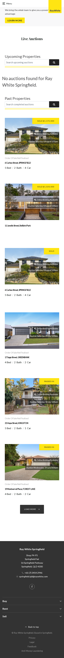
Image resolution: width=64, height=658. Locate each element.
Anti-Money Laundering (32, 651)
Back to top (33, 627)
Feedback (32, 646)
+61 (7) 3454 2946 (33, 572)
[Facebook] (32, 586)
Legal (32, 642)
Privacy (32, 638)
